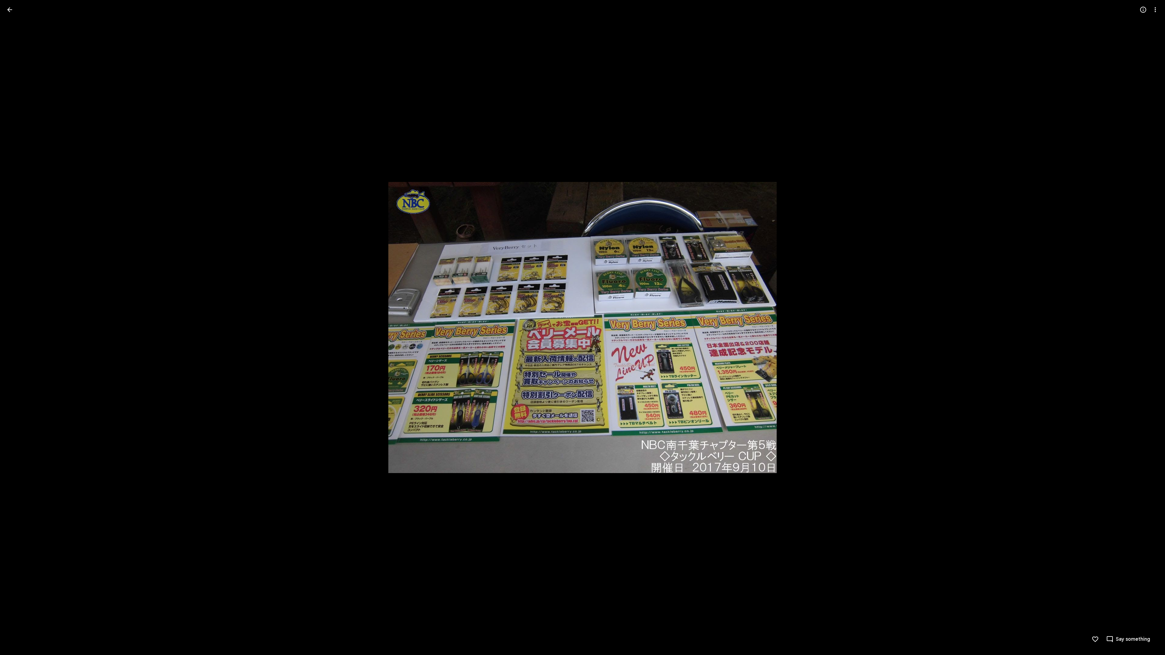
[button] (16, 327)
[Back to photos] (9, 9)
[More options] (1155, 10)
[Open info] (1143, 10)
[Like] (1095, 639)
